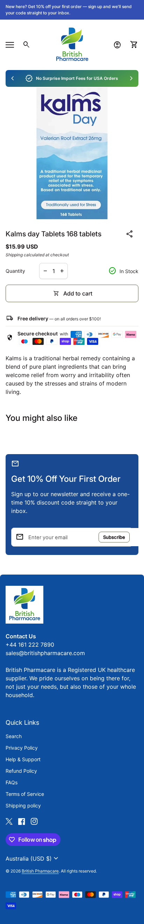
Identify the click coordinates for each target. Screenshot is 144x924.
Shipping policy (23, 805)
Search (14, 736)
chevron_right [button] (131, 78)
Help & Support (23, 759)
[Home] (72, 44)
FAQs (11, 782)
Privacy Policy (22, 748)
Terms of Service (25, 794)
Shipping (14, 254)
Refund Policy (21, 771)
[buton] (33, 858)
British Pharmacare (40, 871)
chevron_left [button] (12, 78)
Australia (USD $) (33, 858)
